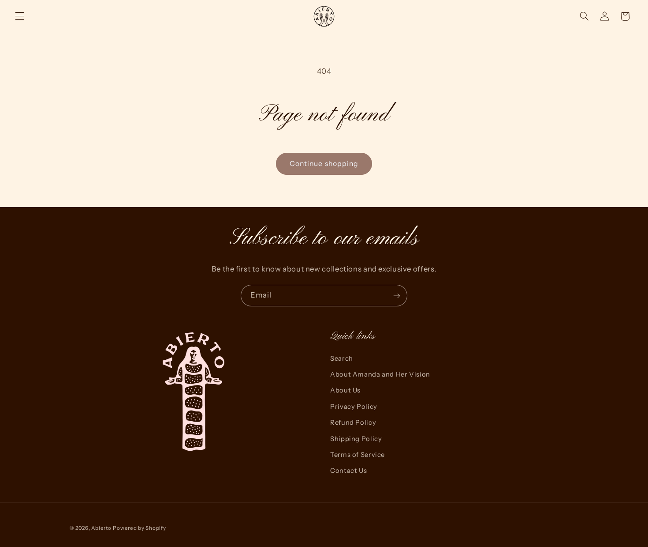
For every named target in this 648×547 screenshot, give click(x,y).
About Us (345, 390)
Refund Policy (353, 422)
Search (341, 358)
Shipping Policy (356, 439)
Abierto (101, 528)
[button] (19, 16)
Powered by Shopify (139, 528)
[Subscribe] (397, 295)
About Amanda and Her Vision (380, 374)
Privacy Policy (353, 407)
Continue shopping (324, 163)
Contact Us (348, 471)
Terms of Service (357, 455)
